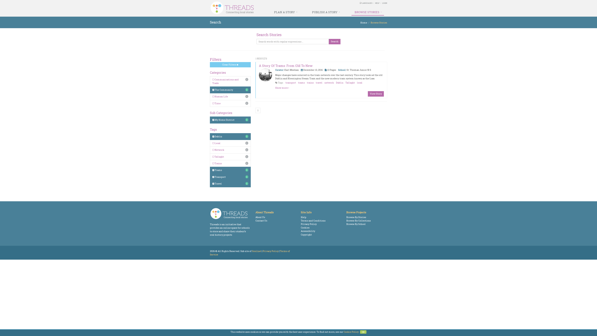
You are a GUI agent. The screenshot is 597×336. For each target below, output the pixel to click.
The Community (223, 89)
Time (217, 103)
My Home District (224, 119)
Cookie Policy (351, 331)
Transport (220, 176)
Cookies (305, 227)
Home (363, 22)
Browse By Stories (356, 217)
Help (377, 3)
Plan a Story (284, 12)
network (329, 82)
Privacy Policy (309, 224)
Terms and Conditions (313, 220)
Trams (218, 170)
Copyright (306, 234)
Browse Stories (367, 12)
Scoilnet (256, 251)
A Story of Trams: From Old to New (286, 66)
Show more (281, 87)
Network (219, 149)
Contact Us (261, 220)
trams (301, 82)
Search (334, 41)
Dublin (218, 136)
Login (384, 3)
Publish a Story (325, 12)
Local (217, 143)
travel (319, 82)
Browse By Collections (358, 220)
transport (290, 82)
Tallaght (219, 156)
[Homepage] (264, 8)
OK (363, 332)
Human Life (221, 96)
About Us (260, 217)
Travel (218, 183)
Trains (218, 163)
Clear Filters (229, 64)
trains (310, 82)
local (359, 82)
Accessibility (308, 231)
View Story (376, 93)
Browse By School (356, 224)
